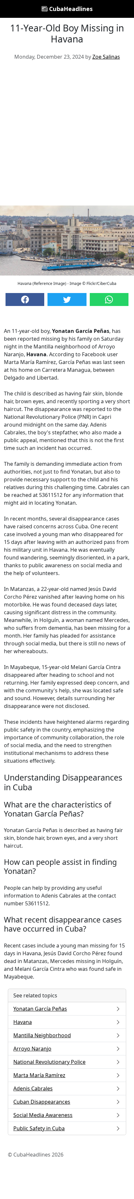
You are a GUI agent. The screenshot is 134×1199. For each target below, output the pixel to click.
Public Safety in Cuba (39, 1128)
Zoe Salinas (106, 56)
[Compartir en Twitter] (66, 299)
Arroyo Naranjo (32, 1048)
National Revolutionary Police (49, 1061)
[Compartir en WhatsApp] (109, 299)
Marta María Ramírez (39, 1075)
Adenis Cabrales (33, 1088)
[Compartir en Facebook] (25, 299)
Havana (22, 1022)
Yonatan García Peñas (40, 1008)
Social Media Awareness (43, 1115)
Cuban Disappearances (41, 1101)
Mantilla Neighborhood (42, 1035)
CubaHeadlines (70, 9)
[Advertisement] (67, 135)
